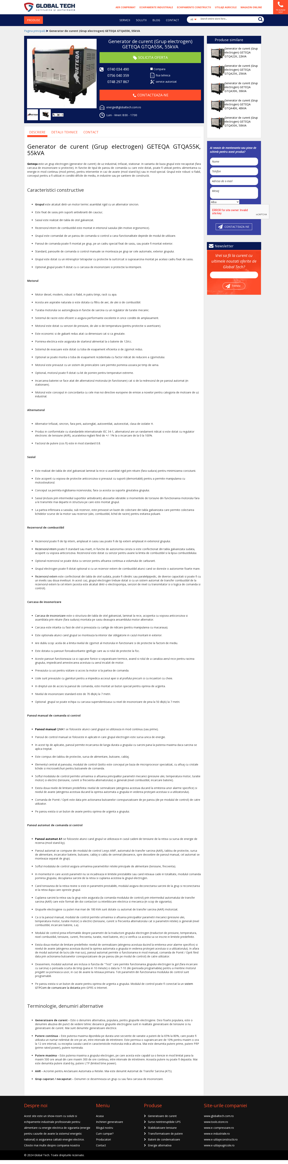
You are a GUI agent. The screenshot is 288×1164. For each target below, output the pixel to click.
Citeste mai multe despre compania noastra (52, 1145)
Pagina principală (34, 31)
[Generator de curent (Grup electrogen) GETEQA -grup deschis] (45, 114)
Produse (33, 20)
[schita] (58, 114)
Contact (91, 132)
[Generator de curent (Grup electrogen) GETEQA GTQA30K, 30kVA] (217, 88)
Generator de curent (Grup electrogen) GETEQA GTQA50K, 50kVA (241, 121)
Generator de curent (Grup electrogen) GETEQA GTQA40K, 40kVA (241, 104)
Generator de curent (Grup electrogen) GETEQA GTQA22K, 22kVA (241, 52)
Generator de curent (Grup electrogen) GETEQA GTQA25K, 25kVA (241, 69)
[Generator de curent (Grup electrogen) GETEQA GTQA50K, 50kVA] (217, 123)
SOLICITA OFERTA (153, 57)
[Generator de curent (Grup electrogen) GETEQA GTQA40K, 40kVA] (217, 106)
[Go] (260, 19)
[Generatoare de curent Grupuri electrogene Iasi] (49, 7)
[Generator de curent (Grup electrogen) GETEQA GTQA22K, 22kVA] (217, 54)
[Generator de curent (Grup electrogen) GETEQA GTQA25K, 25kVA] (217, 71)
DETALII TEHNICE (64, 132)
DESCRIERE (37, 132)
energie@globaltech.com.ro (123, 107)
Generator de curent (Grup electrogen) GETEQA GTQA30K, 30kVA (241, 87)
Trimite (236, 286)
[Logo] (32, 114)
